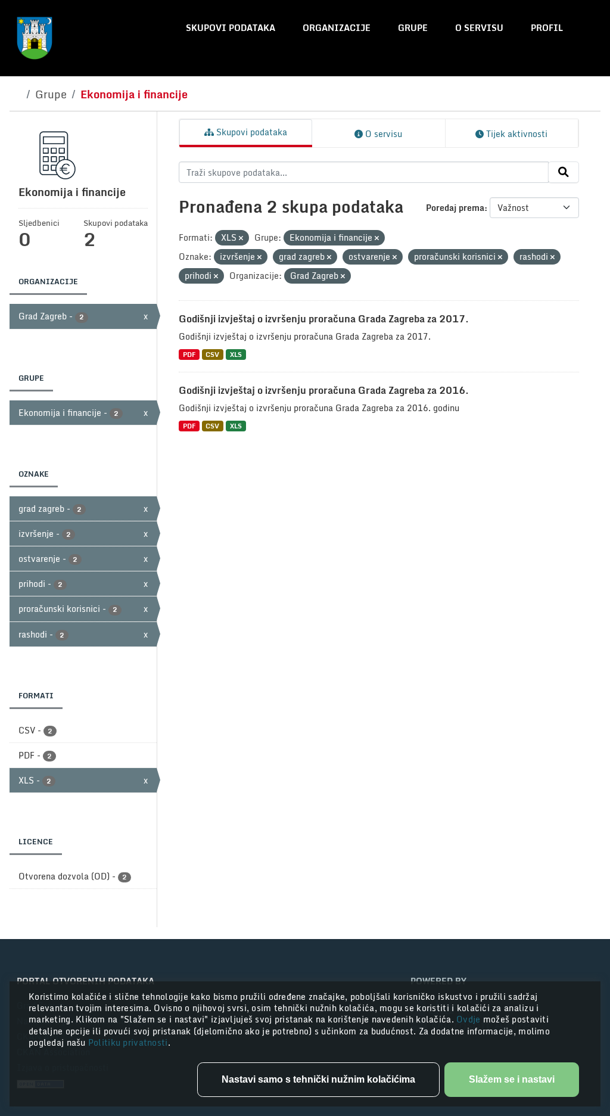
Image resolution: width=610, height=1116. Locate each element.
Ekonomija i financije (134, 94)
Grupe (413, 28)
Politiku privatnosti (128, 1042)
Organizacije (337, 28)
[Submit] (563, 172)
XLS (236, 354)
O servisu (479, 28)
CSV (212, 354)
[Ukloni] (241, 238)
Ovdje (469, 1019)
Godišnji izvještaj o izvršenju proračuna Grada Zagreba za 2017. (324, 319)
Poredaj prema (455, 208)
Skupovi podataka (230, 28)
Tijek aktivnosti (515, 134)
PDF (189, 354)
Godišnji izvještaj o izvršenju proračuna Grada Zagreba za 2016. (324, 390)
